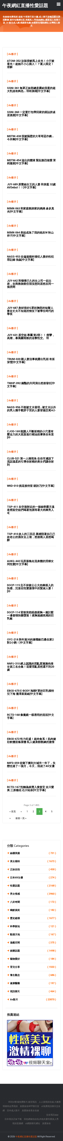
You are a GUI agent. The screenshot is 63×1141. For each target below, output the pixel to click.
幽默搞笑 (33, 910)
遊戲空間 (33, 942)
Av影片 (12, 54)
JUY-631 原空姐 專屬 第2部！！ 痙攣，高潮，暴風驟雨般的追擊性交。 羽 (31, 336)
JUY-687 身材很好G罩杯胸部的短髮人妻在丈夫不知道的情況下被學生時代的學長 (30, 311)
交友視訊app (52, 1115)
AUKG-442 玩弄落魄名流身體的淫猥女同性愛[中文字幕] (30, 562)
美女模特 (33, 861)
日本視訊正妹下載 (13, 1119)
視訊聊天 (33, 991)
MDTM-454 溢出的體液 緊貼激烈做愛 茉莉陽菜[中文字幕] (31, 162)
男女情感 (33, 893)
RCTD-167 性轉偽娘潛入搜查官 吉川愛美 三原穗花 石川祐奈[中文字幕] (30, 788)
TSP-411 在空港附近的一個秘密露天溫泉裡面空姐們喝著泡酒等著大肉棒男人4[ (30, 510)
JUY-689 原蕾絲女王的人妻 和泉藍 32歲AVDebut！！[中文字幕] (31, 186)
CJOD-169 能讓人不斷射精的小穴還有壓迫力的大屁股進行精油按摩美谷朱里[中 (30, 434)
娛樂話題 (33, 950)
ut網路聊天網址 (32, 1123)
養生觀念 (33, 975)
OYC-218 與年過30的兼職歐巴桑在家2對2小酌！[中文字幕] (30, 641)
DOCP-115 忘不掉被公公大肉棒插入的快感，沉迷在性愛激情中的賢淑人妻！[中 (30, 588)
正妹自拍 (33, 869)
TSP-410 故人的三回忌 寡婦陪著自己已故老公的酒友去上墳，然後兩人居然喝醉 (31, 537)
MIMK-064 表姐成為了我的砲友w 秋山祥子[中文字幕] (30, 234)
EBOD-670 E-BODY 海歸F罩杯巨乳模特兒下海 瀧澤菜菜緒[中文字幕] (30, 692)
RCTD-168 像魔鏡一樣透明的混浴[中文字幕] (30, 716)
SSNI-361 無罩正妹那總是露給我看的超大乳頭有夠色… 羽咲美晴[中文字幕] (31, 89)
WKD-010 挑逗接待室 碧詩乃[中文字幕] (30, 485)
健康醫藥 (33, 983)
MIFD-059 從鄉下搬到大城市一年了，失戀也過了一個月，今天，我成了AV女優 (31, 764)
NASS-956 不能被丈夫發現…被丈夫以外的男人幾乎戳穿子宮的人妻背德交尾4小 (31, 409)
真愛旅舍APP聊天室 (29, 1106)
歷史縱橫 (33, 918)
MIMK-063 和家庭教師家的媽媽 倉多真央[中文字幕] (30, 210)
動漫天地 (33, 934)
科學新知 (33, 926)
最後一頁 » (20, 818)
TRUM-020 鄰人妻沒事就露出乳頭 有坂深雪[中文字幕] (31, 360)
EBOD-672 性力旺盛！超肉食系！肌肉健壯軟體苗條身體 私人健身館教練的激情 (31, 740)
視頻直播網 (17, 1123)
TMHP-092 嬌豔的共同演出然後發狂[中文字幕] (31, 385)
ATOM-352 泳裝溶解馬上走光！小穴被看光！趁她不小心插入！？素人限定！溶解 (30, 64)
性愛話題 (33, 885)
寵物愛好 (33, 958)
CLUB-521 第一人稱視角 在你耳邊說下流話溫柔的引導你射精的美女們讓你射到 (30, 461)
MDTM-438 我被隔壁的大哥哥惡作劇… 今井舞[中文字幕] (30, 138)
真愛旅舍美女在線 (30, 1110)
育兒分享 (33, 967)
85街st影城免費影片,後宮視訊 (22, 1102)
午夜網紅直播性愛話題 (26, 1136)
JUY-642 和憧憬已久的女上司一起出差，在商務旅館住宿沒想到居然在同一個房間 (30, 283)
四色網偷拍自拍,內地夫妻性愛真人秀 (41, 1119)
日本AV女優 (33, 877)
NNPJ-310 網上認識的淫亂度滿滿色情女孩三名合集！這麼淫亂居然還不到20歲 (30, 666)
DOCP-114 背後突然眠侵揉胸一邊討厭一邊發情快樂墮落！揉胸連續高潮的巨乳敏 (30, 615)
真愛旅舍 (46, 1123)
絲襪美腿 (33, 853)
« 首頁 (12, 811)
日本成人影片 (13, 1110)
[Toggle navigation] (58, 4)
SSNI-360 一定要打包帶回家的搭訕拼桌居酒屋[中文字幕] (31, 113)
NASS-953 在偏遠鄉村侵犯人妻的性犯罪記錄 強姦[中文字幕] (30, 258)
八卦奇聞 (33, 901)
